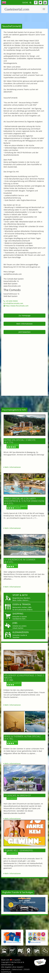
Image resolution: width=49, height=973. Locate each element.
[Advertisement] (24, 362)
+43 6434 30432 (11, 301)
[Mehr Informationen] (24, 425)
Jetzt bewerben (25, 332)
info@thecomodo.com (14, 303)
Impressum (5, 969)
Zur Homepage (24, 315)
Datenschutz (17, 969)
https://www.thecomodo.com (16, 306)
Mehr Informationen (24, 324)
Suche (25, 2)
